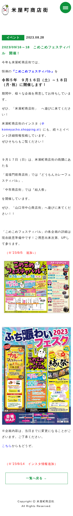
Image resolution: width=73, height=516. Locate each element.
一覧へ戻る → (36, 478)
